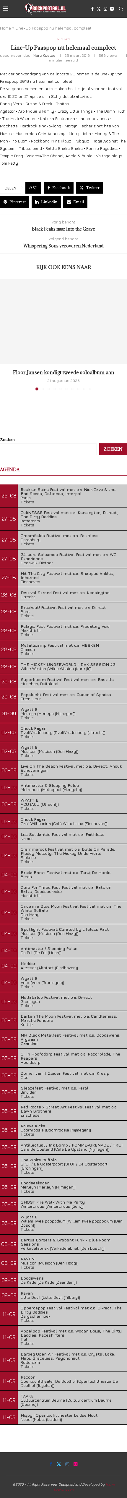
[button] (5, 335)
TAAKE (27, 1395)
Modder (28, 963)
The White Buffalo (39, 1159)
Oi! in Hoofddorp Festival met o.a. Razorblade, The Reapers (70, 1056)
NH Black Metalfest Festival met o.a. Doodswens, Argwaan (71, 1037)
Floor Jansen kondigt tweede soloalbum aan (63, 372)
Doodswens (32, 1277)
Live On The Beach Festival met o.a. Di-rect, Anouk (71, 766)
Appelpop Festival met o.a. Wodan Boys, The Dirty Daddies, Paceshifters (71, 1333)
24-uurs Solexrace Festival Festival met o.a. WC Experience (68, 556)
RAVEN (28, 1258)
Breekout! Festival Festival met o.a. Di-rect (63, 607)
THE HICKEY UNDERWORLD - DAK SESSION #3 (68, 664)
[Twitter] (99, 8)
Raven (27, 1293)
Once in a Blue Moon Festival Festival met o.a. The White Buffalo (71, 908)
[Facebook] (92, 8)
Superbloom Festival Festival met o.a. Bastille (67, 679)
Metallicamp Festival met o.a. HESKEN (60, 645)
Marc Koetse (44, 55)
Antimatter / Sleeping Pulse (49, 948)
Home (5, 27)
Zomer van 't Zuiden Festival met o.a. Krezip (65, 1073)
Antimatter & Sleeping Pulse (50, 785)
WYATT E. (30, 800)
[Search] (121, 8)
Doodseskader (35, 1182)
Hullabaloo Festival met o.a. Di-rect (56, 997)
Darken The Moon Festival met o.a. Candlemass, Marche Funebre (69, 1018)
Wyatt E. (29, 709)
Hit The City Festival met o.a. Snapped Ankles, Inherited (67, 575)
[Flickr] (112, 8)
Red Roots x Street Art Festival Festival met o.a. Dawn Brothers (69, 1108)
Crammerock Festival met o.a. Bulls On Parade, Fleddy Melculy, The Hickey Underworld (68, 851)
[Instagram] (105, 8)
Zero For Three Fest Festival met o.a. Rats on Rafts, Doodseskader (66, 889)
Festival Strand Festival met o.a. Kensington (65, 592)
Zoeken (7, 439)
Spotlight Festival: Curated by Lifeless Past (65, 929)
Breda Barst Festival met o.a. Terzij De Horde (65, 872)
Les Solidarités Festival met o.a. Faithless (62, 834)
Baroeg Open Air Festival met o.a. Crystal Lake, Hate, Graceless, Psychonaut (68, 1356)
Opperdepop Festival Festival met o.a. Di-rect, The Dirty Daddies (71, 1309)
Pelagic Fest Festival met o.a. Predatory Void (65, 626)
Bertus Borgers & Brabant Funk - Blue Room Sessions (65, 1241)
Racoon (28, 1376)
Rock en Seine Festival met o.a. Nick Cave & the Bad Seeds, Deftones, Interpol (68, 491)
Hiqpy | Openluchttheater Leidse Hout (59, 1415)
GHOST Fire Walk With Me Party (53, 1201)
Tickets (27, 501)
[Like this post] (35, 188)
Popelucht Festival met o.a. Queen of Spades (66, 694)
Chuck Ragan (33, 728)
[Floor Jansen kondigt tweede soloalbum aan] (63, 321)
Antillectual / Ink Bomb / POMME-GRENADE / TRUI (72, 1144)
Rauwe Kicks (33, 1125)
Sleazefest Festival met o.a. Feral (54, 1087)
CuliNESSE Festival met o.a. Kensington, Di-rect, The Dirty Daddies (69, 514)
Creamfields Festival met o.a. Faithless (60, 535)
